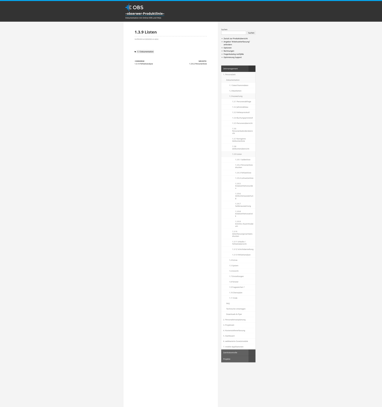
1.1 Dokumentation (145, 51)
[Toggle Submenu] (251, 69)
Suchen (224, 29)
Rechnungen (229, 51)
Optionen (228, 48)
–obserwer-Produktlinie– (144, 13)
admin (156, 39)
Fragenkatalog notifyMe (234, 54)
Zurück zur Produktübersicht (236, 38)
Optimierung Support (233, 57)
